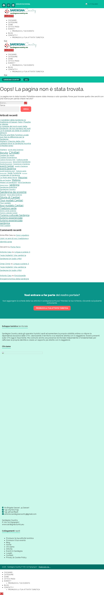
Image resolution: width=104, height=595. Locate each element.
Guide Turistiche (14, 173)
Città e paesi (13, 27)
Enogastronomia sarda (6, 162)
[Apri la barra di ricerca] (5, 41)
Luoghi (9, 553)
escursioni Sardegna (21, 162)
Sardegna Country (8, 189)
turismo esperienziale (11, 217)
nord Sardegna (24, 182)
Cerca (2, 105)
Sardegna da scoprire (13, 192)
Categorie (12, 22)
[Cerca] (25, 103)
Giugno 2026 (3, 173)
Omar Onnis (5, 264)
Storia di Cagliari (10, 197)
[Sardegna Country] (20, 14)
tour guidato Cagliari (11, 205)
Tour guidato (5, 203)
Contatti (12, 35)
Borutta (4, 152)
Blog (10, 33)
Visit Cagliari (5, 225)
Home (8, 545)
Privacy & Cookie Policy (16, 557)
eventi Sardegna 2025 (7, 171)
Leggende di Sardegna (10, 175)
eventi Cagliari (7, 166)
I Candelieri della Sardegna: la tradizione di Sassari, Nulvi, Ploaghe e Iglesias (15, 122)
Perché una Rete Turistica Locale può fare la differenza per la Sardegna (14, 137)
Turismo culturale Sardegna (14, 215)
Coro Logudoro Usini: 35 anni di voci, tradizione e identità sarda (14, 238)
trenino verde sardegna (8, 211)
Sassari (3, 195)
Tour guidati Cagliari (11, 200)
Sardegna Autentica (8, 187)
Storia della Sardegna (14, 195)
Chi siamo (12, 20)
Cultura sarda (22, 159)
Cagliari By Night (7, 155)
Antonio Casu (5, 252)
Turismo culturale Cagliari (8, 213)
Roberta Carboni (4, 185)
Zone (10, 25)
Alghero (3, 149)
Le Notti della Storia (8, 177)
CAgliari (14, 152)
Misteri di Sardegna (8, 182)
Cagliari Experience (8, 157)
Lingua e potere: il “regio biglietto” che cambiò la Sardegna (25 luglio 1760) (15, 255)
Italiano (94, 4)
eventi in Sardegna (21, 166)
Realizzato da (45, 567)
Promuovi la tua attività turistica (28, 37)
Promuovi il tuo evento (23, 31)
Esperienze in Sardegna (21, 164)
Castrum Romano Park (7, 160)
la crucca (24, 173)
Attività (9, 549)
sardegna (14, 184)
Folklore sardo (21, 171)
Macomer (22, 177)
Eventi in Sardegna (14, 551)
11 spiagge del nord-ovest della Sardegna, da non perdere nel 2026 (15, 127)
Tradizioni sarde (8, 208)
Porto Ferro (15, 247)
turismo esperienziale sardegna (11, 221)
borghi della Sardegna (15, 150)
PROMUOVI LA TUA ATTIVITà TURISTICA (52, 308)
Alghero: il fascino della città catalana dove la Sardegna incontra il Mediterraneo (15, 143)
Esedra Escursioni (6, 164)
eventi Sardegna (8, 168)
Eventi (11, 29)
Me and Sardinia (5, 180)
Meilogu (16, 180)
